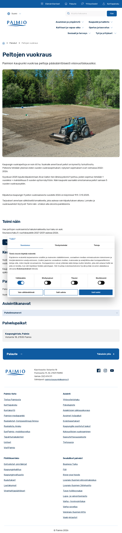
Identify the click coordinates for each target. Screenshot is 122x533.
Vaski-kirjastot (70, 517)
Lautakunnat (10, 485)
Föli (64, 469)
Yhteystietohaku (71, 399)
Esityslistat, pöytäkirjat (15, 464)
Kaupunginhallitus (12, 469)
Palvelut (13, 43)
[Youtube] (112, 371)
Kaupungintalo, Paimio (17, 334)
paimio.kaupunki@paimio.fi (57, 379)
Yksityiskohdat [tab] (61, 245)
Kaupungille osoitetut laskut (77, 426)
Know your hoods (71, 474)
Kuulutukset (10, 480)
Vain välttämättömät (26, 292)
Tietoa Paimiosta (12, 399)
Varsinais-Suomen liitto (74, 512)
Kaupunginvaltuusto (14, 474)
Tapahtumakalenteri (14, 437)
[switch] (47, 283)
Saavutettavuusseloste (74, 437)
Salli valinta (61, 292)
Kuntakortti (9, 410)
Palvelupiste (69, 405)
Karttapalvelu (10, 405)
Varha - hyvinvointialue (74, 501)
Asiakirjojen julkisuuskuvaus (76, 410)
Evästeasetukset (71, 421)
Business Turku (70, 464)
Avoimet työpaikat (72, 415)
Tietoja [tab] (97, 245)
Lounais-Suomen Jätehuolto (77, 485)
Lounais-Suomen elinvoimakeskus (79, 480)
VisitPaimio (9, 447)
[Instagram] (105, 371)
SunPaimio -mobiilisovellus (17, 431)
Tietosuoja (68, 442)
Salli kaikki (96, 292)
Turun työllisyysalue (72, 491)
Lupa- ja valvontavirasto (75, 496)
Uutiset (7, 442)
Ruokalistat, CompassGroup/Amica (21, 421)
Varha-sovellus (70, 506)
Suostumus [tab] (25, 245)
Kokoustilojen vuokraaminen (77, 431)
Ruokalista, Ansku (12, 426)
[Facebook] (98, 371)
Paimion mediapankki (14, 415)
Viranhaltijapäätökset (14, 491)
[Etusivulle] (3, 43)
